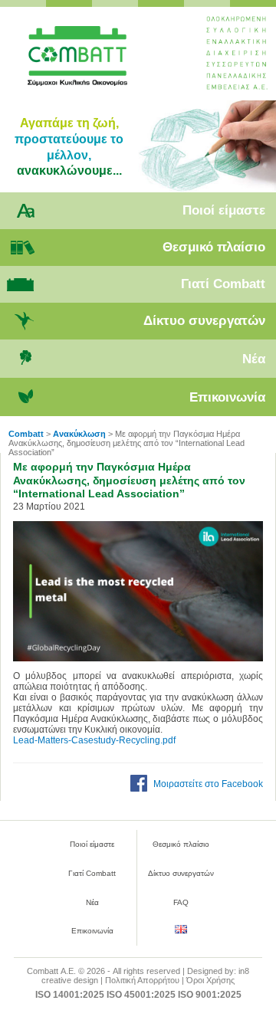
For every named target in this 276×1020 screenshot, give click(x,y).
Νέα (253, 359)
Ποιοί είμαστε (223, 210)
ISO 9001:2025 (210, 994)
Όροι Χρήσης (210, 980)
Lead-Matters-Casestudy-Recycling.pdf (94, 740)
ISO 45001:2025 (141, 994)
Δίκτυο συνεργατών (204, 320)
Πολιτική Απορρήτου (142, 980)
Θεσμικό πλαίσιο (214, 247)
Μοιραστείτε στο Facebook (208, 784)
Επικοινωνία (227, 397)
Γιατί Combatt (223, 284)
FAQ (181, 902)
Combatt (98, 62)
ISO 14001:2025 (69, 994)
